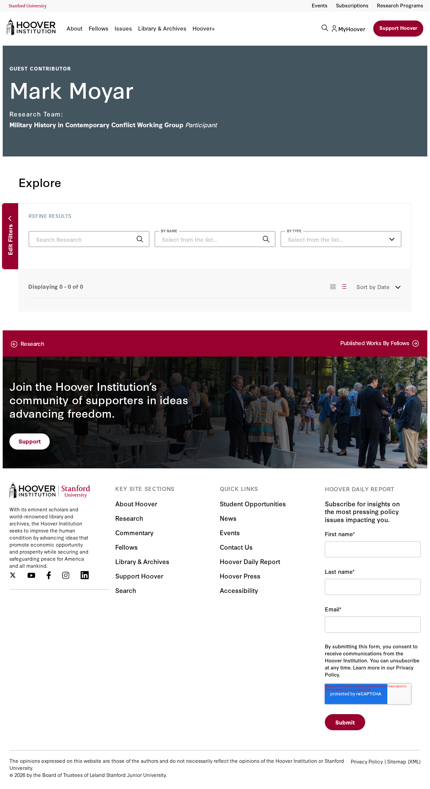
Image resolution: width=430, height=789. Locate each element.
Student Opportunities (253, 503)
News (228, 517)
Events (320, 5)
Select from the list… (315, 239)
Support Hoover (398, 27)
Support (29, 441)
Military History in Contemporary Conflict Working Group (96, 124)
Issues (123, 28)
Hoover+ (203, 28)
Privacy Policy (367, 761)
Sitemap (396, 761)
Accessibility (239, 590)
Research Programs (400, 5)
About (75, 28)
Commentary (134, 532)
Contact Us (236, 546)
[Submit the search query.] (140, 239)
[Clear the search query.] (256, 240)
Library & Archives (162, 28)
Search (125, 590)
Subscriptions (352, 5)
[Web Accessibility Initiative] (28, 6)
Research (129, 517)
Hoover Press (240, 575)
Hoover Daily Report (250, 561)
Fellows (99, 28)
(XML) (414, 761)
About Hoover (136, 503)
